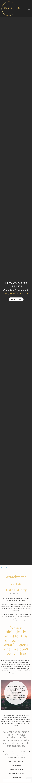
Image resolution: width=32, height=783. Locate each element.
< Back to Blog (4, 568)
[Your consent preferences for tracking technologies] (17, 780)
